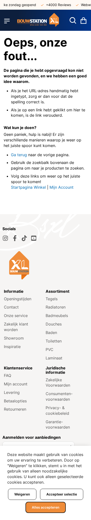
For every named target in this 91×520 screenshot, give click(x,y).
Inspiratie (12, 346)
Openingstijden (17, 298)
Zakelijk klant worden (16, 327)
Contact (11, 307)
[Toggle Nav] (7, 21)
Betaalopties (15, 400)
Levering (12, 392)
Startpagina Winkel (28, 187)
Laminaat (54, 358)
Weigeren (22, 494)
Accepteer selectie (61, 494)
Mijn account (15, 384)
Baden (51, 332)
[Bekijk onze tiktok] (24, 238)
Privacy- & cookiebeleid (57, 410)
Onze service (16, 315)
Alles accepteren (45, 507)
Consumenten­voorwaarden (59, 396)
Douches (54, 324)
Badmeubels (57, 315)
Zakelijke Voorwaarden (58, 382)
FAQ (7, 375)
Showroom (14, 338)
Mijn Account (62, 187)
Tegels (52, 298)
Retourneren (15, 409)
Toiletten (54, 341)
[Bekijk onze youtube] (34, 238)
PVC (49, 349)
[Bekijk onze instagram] (5, 238)
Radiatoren (56, 307)
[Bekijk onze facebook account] (15, 238)
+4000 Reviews (56, 5)
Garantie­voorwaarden (58, 424)
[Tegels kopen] (38, 21)
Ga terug (19, 154)
